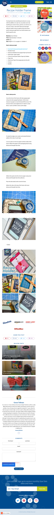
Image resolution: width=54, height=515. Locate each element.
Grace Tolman (27, 12)
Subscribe (39, 2)
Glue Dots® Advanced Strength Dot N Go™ (18, 49)
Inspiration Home (18, 6)
